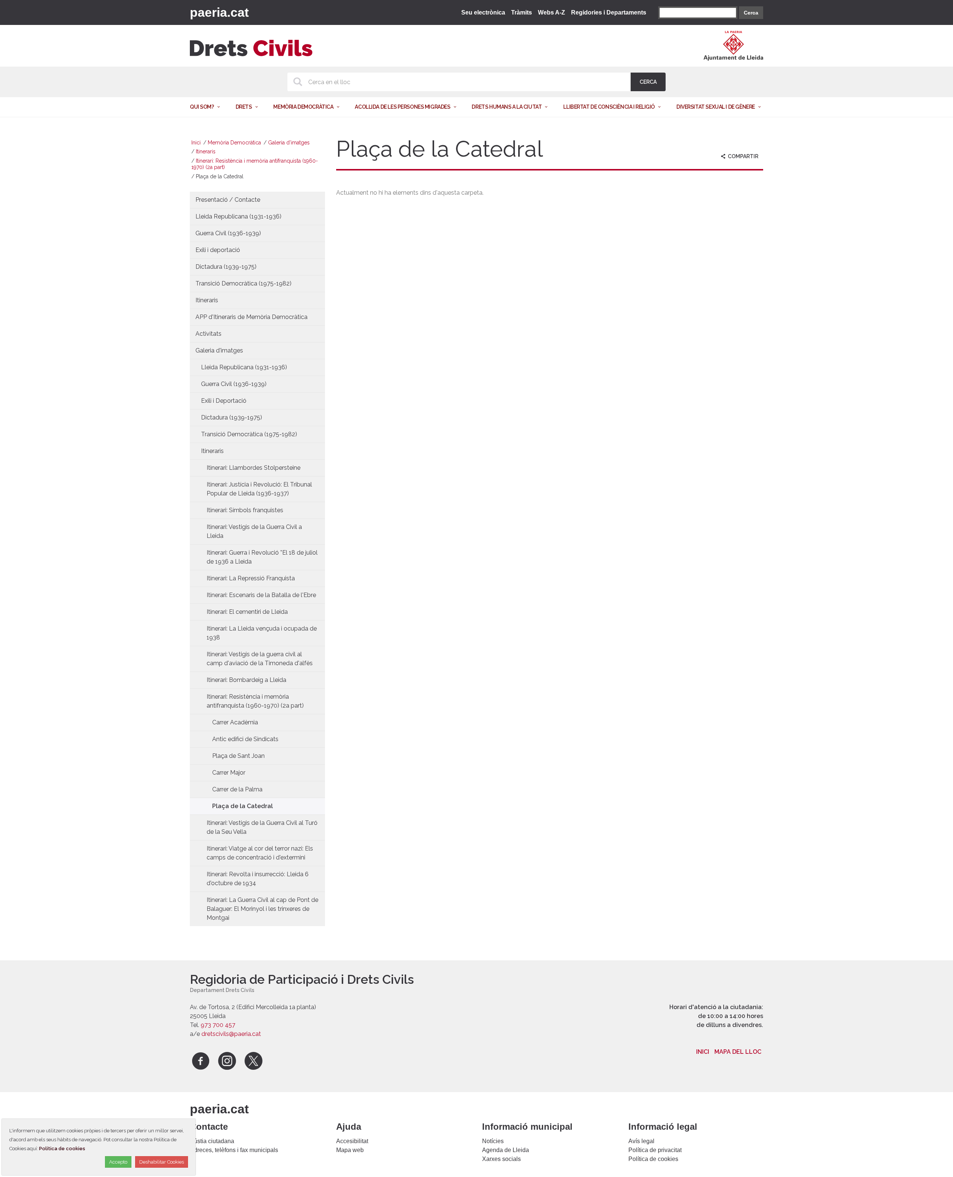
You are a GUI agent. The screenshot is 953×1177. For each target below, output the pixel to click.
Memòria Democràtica (234, 143)
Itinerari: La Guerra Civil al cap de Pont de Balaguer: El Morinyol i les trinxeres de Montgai (262, 908)
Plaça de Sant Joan (238, 755)
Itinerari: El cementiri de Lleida (247, 611)
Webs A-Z (551, 12)
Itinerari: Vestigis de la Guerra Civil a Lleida (254, 531)
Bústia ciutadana (212, 1141)
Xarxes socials (501, 1159)
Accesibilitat (352, 1141)
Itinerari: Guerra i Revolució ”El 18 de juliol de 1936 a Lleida (262, 557)
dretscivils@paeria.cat (231, 1033)
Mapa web (350, 1150)
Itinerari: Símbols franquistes (245, 510)
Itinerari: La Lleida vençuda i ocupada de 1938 (262, 633)
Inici (196, 143)
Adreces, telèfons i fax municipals (234, 1150)
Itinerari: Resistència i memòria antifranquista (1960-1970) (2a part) (255, 701)
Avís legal (641, 1141)
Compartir (742, 156)
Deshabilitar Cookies (161, 1162)
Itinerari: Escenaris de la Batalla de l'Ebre (261, 595)
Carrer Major (228, 772)
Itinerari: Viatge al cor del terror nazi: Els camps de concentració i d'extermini (260, 853)
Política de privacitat (655, 1150)
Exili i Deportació (223, 400)
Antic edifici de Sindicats (245, 739)
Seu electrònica (483, 12)
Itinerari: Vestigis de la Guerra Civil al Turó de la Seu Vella (262, 827)
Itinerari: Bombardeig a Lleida (246, 679)
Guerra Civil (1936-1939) (228, 233)
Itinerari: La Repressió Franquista (251, 578)
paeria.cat (219, 12)
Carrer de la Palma (237, 789)
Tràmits (521, 12)
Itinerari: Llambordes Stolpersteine (253, 467)
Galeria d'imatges (289, 143)
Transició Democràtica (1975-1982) (243, 283)
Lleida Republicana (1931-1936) (238, 216)
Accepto (118, 1162)
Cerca (751, 13)
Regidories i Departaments (608, 12)
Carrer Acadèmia (235, 722)
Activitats (208, 333)
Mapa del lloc (737, 1051)
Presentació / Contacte (227, 199)
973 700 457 (218, 1024)
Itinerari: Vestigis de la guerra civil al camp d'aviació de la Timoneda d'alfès (260, 659)
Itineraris (206, 151)
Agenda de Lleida (505, 1150)
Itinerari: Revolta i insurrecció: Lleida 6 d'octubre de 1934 (258, 879)
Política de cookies (653, 1159)
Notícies (493, 1141)
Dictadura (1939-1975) (225, 266)
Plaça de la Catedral (242, 806)
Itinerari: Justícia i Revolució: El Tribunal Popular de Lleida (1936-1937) (259, 489)
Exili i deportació (217, 249)
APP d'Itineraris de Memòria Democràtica (251, 316)
